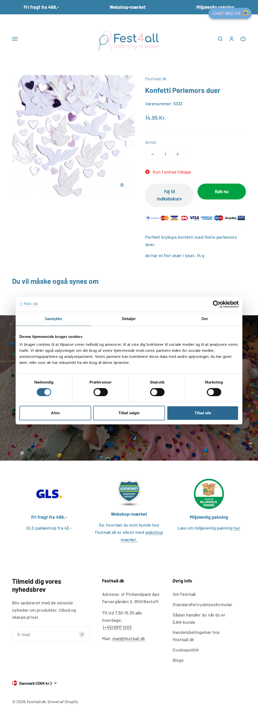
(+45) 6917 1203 (117, 627)
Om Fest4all (184, 594)
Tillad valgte (129, 413)
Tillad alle (203, 413)
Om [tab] (204, 319)
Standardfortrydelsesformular (202, 604)
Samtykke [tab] (53, 319)
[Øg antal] (177, 154)
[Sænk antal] (152, 154)
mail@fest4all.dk (128, 638)
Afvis (55, 413)
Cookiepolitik (186, 650)
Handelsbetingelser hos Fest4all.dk (196, 635)
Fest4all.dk (156, 78)
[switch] (100, 392)
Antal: (151, 142)
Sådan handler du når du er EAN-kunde (199, 618)
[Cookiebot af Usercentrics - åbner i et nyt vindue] (217, 304)
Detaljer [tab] (129, 319)
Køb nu (221, 191)
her (237, 528)
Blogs (178, 660)
